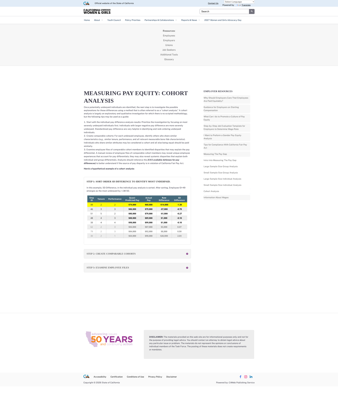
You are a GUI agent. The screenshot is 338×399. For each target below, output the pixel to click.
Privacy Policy (155, 377)
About (97, 20)
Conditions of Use (135, 377)
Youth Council (114, 20)
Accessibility (100, 377)
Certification (117, 377)
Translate (246, 5)
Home (87, 20)
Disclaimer (171, 377)
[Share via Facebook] (240, 376)
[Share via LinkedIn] (251, 376)
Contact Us (213, 3)
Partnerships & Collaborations (159, 20)
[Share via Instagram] (245, 376)
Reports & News (189, 20)
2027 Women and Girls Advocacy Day (222, 20)
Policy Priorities (132, 20)
